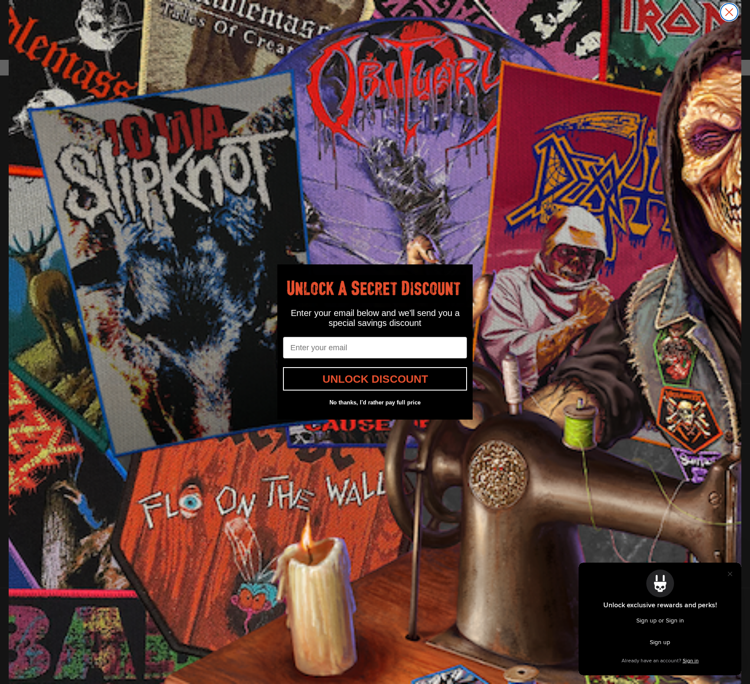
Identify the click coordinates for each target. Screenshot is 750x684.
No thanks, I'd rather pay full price (375, 402)
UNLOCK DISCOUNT (375, 379)
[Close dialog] (729, 12)
